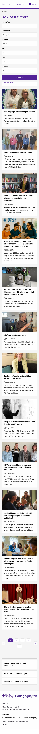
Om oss (4, 724)
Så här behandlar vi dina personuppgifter (16, 709)
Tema (3, 49)
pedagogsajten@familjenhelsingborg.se (16, 721)
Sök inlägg (6, 22)
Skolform (5, 40)
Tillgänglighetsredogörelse (11, 707)
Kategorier (6, 31)
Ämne (4, 58)
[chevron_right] (35, 643)
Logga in (5, 703)
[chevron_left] (3, 643)
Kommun (5, 67)
